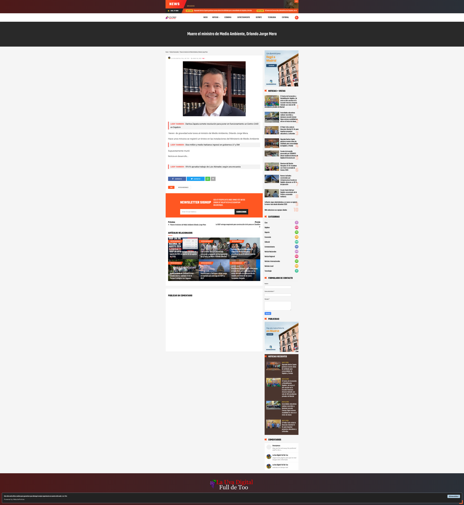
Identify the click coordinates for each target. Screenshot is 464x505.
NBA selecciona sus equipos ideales (276, 210)
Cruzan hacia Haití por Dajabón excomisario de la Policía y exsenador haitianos (288, 193)
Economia (268, 237)
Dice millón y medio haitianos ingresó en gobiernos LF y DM (212, 145)
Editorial (267, 242)
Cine (266, 222)
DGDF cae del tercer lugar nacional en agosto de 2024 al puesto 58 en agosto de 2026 (183, 254)
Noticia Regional (270, 256)
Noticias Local (269, 266)
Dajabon (267, 227)
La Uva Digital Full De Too (280, 455)
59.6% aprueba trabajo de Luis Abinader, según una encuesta (213, 166)
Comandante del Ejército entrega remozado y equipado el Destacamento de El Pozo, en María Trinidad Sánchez (214, 254)
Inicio (205, 17)
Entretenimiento (270, 247)
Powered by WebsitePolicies (14, 499)
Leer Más (64, 496)
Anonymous (276, 446)
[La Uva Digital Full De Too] (232, 490)
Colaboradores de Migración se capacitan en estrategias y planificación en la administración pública (243, 253)
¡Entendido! (454, 496)
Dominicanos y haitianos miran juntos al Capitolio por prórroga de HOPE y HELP (214, 276)
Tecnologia (268, 271)
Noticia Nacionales (183, 187)
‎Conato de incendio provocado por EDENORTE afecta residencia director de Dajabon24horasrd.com (289, 155)
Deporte (267, 232)
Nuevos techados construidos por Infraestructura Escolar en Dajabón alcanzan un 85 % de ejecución (288, 180)
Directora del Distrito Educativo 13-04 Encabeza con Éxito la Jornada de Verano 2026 (288, 167)
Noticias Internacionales (272, 261)
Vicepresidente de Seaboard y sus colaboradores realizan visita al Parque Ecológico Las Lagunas (181, 276)
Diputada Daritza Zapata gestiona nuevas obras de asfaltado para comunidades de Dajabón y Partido (289, 142)
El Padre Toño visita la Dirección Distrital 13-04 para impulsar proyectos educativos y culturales (289, 130)
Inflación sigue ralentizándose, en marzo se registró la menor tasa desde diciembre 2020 (281, 203)
